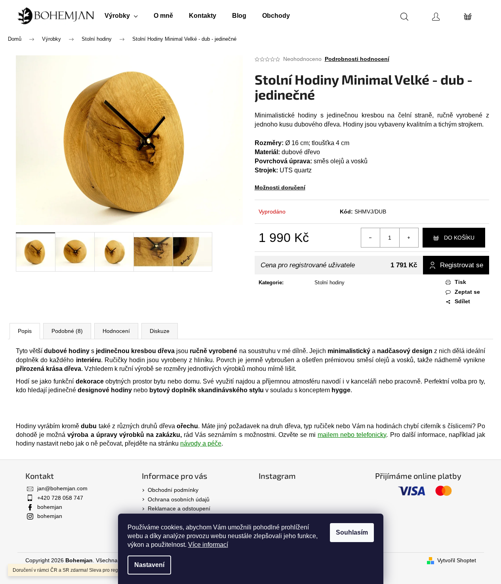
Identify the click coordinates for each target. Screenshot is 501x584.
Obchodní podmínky (173, 490)
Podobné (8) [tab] (67, 331)
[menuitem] (121, 16)
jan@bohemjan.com (62, 488)
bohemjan (49, 507)
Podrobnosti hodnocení (357, 59)
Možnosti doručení (280, 187)
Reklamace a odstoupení (179, 508)
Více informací (208, 544)
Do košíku (459, 237)
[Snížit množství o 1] (370, 237)
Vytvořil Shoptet (456, 560)
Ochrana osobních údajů (179, 499)
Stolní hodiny (329, 282)
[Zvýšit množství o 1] (408, 237)
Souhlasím (352, 532)
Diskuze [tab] (160, 331)
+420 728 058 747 (60, 498)
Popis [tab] (25, 331)
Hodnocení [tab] (116, 331)
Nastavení (149, 564)
